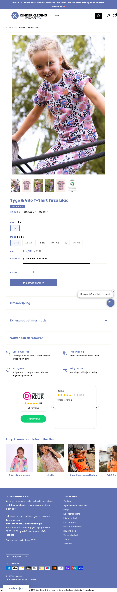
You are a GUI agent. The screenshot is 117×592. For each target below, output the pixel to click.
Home (8, 27)
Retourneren (69, 522)
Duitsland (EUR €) (14, 557)
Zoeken (67, 501)
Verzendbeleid (70, 535)
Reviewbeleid (69, 530)
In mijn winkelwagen (33, 282)
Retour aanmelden (72, 526)
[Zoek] (98, 16)
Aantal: (14, 272)
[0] (114, 16)
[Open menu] (7, 16)
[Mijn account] (108, 15)
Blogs (66, 509)
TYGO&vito (15, 212)
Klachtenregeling (71, 513)
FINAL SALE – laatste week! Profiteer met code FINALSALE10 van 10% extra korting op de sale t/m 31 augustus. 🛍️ (58, 4)
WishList (67, 539)
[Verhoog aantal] (41, 272)
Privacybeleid (70, 518)
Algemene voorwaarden (75, 505)
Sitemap (67, 543)
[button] (110, 303)
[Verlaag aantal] (26, 272)
